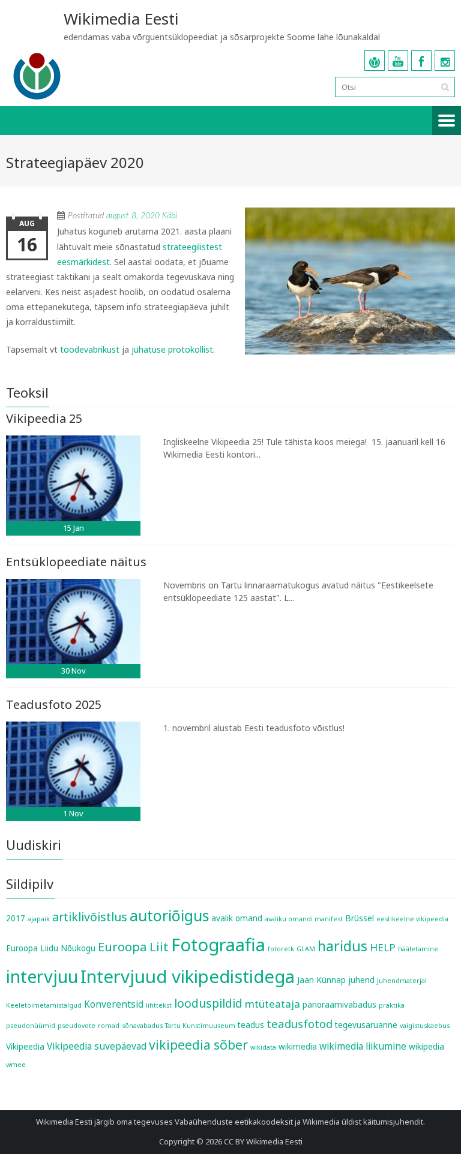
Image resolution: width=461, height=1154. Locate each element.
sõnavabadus (142, 1025)
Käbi (169, 216)
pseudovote (76, 1025)
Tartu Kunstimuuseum (200, 1025)
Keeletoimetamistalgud (44, 1005)
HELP (383, 947)
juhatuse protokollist (172, 349)
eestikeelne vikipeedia (412, 919)
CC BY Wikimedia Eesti (263, 1141)
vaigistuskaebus (425, 1025)
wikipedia (426, 1046)
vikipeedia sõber (198, 1044)
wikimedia (298, 1046)
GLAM (306, 949)
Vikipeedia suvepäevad (96, 1046)
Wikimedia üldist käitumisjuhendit (363, 1121)
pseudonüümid (30, 1025)
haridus (342, 945)
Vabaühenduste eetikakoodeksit (234, 1121)
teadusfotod (300, 1023)
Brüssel (359, 918)
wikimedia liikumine (362, 1046)
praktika (392, 1005)
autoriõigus (169, 915)
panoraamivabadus (339, 1004)
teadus (251, 1025)
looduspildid (208, 1003)
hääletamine (418, 949)
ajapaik (39, 919)
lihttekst (159, 1005)
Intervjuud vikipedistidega (187, 976)
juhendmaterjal (402, 980)
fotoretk (281, 949)
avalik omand (236, 918)
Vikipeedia (25, 1046)
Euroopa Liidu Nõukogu (50, 948)
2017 (15, 918)
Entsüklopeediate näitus (76, 562)
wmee (16, 1064)
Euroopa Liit (133, 946)
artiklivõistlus (89, 917)
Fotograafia (218, 945)
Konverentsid (113, 1004)
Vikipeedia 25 (44, 418)
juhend (361, 980)
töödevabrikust (89, 349)
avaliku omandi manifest (304, 919)
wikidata (263, 1047)
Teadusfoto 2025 (53, 704)
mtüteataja (272, 1004)
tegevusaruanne (366, 1025)
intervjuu (42, 976)
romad (108, 1025)
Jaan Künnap (321, 980)
